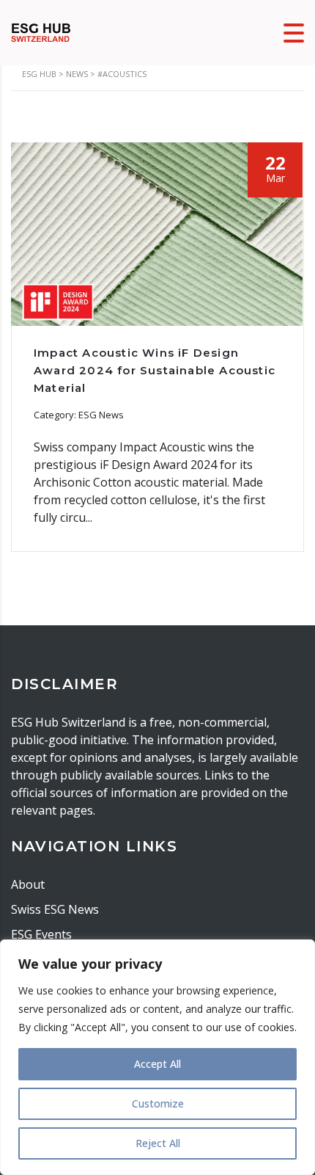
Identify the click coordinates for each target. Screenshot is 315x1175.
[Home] (41, 31)
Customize (158, 1103)
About (28, 884)
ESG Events (41, 934)
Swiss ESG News (55, 909)
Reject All (158, 1143)
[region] (157, 1057)
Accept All (157, 1064)
